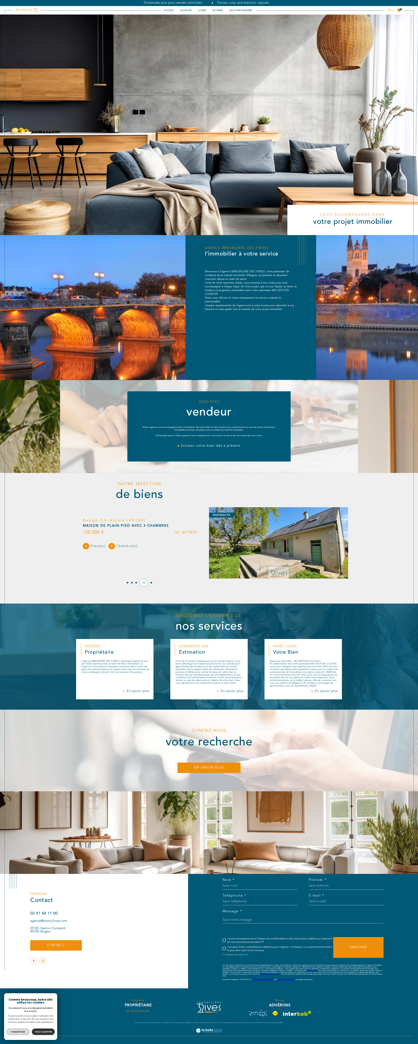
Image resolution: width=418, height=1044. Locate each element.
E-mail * (316, 895)
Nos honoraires (202, 1022)
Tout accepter (43, 1031)
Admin (245, 1022)
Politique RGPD (267, 1022)
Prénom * (318, 880)
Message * (232, 911)
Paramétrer (18, 1031)
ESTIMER (217, 10)
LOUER (202, 10)
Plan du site (217, 1022)
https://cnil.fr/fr (312, 970)
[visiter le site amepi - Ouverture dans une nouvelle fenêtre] (257, 1013)
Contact (413, 305)
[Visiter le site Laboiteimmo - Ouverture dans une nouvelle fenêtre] (209, 1034)
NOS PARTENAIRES (240, 10)
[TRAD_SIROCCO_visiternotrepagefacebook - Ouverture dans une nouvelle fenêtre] (33, 960)
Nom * (229, 880)
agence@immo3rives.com (48, 921)
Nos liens (254, 1022)
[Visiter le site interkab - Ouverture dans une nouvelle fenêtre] (297, 1013)
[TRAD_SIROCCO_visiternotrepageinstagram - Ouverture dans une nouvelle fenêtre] (43, 960)
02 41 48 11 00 (44, 913)
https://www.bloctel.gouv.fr (270, 974)
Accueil (169, 10)
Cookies (279, 1022)
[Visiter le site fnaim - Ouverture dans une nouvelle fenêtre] (275, 1013)
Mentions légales (232, 1022)
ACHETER (186, 10)
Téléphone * (234, 895)
